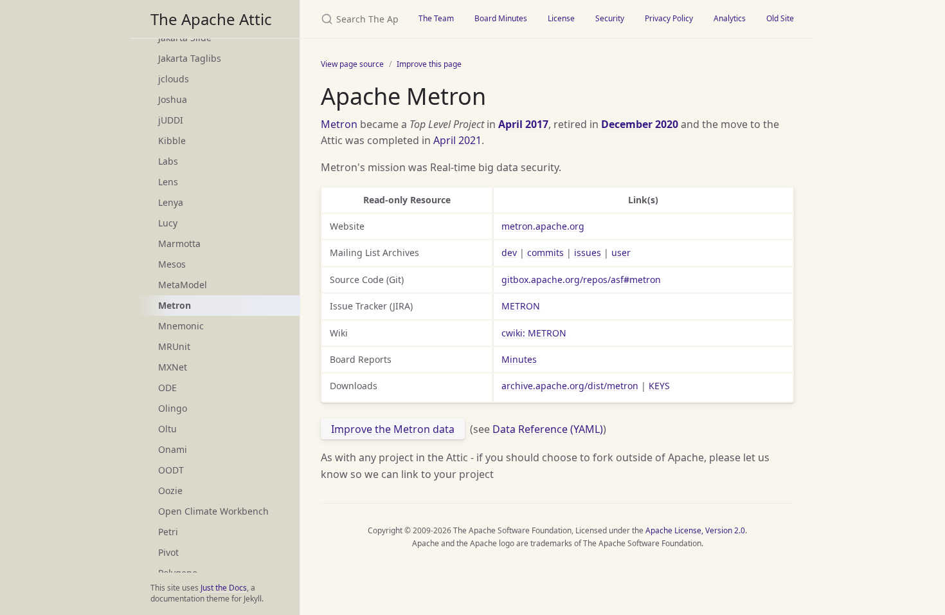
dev (509, 252)
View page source (352, 64)
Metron (339, 124)
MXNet (172, 367)
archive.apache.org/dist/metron (569, 386)
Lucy (167, 223)
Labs (168, 161)
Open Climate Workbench (213, 511)
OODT (171, 470)
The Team (436, 18)
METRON (520, 306)
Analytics (730, 18)
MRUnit (174, 346)
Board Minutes (500, 18)
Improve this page (429, 64)
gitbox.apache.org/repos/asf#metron (581, 279)
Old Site (780, 18)
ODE (167, 387)
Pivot (168, 552)
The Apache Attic (211, 19)
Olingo (172, 408)
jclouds (173, 79)
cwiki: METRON (533, 333)
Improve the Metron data (393, 429)
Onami (172, 449)
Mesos (172, 264)
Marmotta (179, 243)
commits (545, 252)
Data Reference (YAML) (547, 429)
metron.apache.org (542, 226)
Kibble (172, 140)
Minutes (519, 359)
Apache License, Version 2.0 (695, 530)
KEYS (659, 386)
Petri (168, 532)
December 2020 (639, 124)
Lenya (170, 202)
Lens (168, 182)
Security (609, 18)
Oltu (167, 429)
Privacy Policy (669, 18)
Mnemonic (181, 326)
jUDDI (170, 120)
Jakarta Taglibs (189, 58)
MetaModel (182, 285)
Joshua (172, 99)
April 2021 (457, 140)
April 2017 (523, 124)
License (561, 18)
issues (587, 252)
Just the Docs (224, 587)
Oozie (170, 490)
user (621, 252)
